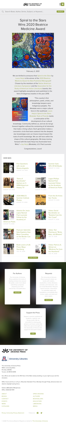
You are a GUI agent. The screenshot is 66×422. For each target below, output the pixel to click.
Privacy (4, 413)
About (4, 394)
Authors (36, 396)
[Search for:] (33, 12)
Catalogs (5, 406)
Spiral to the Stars (44, 75)
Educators (37, 401)
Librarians (37, 404)
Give (33, 333)
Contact (5, 399)
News (4, 404)
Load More (33, 258)
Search (60, 11)
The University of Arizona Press (32, 4)
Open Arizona (38, 394)
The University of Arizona (40, 421)
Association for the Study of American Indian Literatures (33, 87)
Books (4, 396)
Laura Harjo (19, 78)
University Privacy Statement (15, 413)
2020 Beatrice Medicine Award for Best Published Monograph (33, 79)
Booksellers (38, 399)
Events (4, 401)
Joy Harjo (24, 144)
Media (35, 406)
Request (49, 300)
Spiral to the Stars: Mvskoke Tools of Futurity (40, 114)
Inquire (17, 292)
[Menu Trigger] (60, 4)
